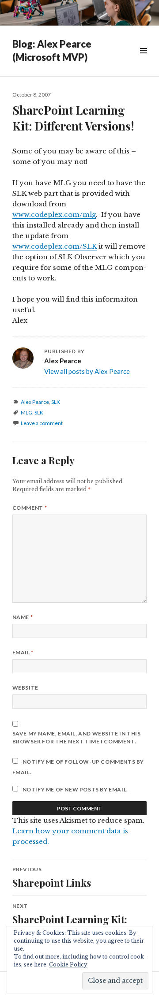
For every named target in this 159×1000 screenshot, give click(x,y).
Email (23, 652)
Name (22, 617)
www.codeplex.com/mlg (54, 214)
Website (25, 687)
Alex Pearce (35, 402)
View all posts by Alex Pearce (87, 371)
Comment (29, 507)
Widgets (143, 60)
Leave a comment (42, 423)
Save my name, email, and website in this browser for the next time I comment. (76, 737)
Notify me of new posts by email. (75, 789)
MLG (26, 412)
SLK (55, 402)
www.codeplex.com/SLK (54, 246)
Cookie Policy (68, 964)
